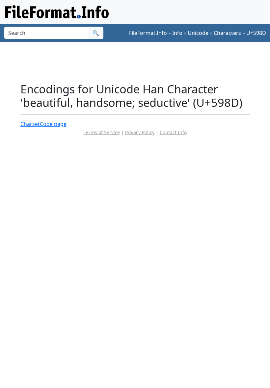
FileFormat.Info (148, 32)
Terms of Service (102, 132)
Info (177, 32)
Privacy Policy (139, 132)
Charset (30, 124)
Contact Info (173, 132)
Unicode (198, 32)
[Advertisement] (140, 62)
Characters (227, 32)
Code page (53, 124)
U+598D (256, 32)
